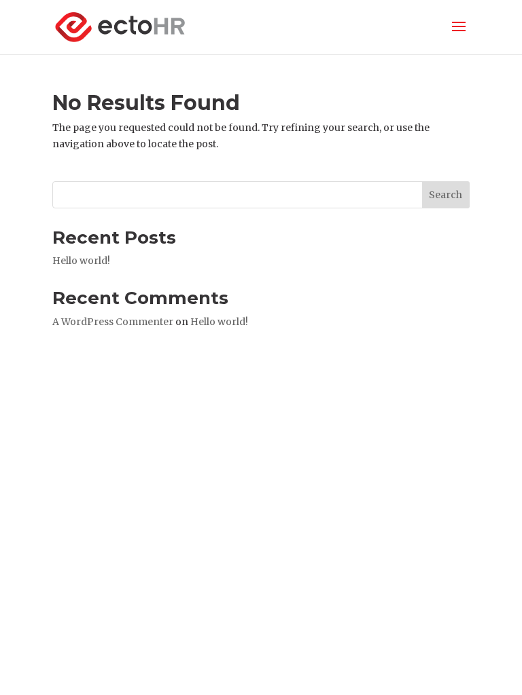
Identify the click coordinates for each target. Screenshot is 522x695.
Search (445, 195)
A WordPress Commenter (112, 322)
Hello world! (81, 261)
